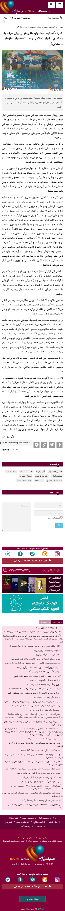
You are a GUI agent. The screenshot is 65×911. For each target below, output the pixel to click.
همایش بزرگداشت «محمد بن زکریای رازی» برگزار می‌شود (38, 773)
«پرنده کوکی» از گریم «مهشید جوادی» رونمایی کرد (40, 782)
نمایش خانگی (39, 822)
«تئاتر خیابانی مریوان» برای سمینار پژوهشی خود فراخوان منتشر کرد (34, 646)
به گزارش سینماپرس (54, 144)
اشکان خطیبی (11, 471)
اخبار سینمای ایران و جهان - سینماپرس (32, 853)
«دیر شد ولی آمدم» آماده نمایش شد (46, 697)
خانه (54, 818)
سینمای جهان (53, 18)
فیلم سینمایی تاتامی (23, 480)
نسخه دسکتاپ (32, 899)
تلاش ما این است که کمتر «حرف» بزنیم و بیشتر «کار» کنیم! (37, 676)
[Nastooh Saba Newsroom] (41, 909)
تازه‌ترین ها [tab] (57, 622)
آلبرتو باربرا (40, 471)
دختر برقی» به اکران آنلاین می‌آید (47, 655)
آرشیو (14, 864)
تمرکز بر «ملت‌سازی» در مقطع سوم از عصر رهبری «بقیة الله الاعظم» (34, 689)
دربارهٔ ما (38, 864)
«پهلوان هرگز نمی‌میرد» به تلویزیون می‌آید (44, 672)
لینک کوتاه (6, 437)
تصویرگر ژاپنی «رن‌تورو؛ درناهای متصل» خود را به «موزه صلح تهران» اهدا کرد (31, 632)
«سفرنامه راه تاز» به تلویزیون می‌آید (47, 650)
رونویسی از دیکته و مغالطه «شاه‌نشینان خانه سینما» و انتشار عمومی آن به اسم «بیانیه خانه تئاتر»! (34, 756)
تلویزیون (8, 822)
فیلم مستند (13, 818)
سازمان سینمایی (26, 476)
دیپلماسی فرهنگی (41, 476)
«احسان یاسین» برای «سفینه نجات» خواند (44, 739)
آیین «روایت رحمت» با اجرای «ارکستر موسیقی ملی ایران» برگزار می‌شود (32, 663)
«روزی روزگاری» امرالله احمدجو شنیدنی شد (43, 684)
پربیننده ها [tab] (45, 622)
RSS (51, 864)
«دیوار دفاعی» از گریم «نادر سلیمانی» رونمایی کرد (41, 800)
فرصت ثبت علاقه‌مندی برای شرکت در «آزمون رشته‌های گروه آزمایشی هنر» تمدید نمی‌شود (32, 794)
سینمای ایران (57, 476)
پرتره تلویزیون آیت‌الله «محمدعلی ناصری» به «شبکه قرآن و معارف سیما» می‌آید (34, 806)
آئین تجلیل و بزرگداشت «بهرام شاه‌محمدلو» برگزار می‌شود (38, 667)
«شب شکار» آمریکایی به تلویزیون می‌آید (45, 710)
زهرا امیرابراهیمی (26, 471)
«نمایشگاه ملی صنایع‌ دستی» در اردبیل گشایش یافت (40, 750)
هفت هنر (38, 826)
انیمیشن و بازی (22, 822)
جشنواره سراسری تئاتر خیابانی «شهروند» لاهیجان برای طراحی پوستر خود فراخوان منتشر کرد (34, 763)
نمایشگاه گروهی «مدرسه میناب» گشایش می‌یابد (41, 777)
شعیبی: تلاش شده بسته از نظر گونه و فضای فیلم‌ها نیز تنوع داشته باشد (33, 769)
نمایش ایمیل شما (54, 518)
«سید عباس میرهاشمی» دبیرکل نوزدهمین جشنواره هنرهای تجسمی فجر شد (31, 701)
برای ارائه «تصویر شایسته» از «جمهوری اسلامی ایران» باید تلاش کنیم (34, 693)
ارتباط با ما (25, 864)
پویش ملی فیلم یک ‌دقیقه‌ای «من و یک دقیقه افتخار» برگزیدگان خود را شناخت (34, 744)
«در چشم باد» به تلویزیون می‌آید (48, 627)
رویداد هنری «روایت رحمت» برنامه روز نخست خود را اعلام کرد (36, 706)
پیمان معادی (39, 480)
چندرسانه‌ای (25, 826)
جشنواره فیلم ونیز (55, 471)
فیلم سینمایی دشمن (54, 480)
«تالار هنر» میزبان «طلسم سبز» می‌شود (45, 680)
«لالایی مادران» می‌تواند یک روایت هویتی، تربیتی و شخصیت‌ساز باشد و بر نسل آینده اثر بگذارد (33, 723)
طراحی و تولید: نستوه (29, 909)
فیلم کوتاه (53, 822)
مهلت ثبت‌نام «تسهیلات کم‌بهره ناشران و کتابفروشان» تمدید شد (35, 659)
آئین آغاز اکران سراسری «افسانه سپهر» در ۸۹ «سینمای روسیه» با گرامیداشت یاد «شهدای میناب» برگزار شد (37, 787)
